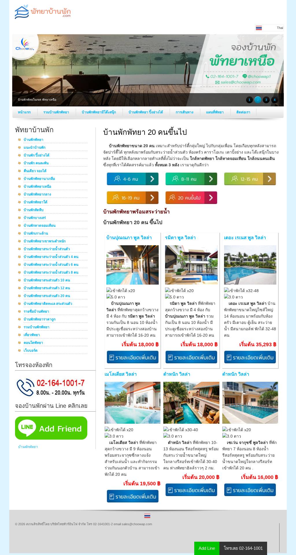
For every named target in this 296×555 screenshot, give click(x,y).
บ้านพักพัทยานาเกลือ (39, 179)
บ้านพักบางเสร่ (35, 218)
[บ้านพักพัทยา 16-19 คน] (133, 203)
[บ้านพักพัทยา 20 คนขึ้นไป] (191, 203)
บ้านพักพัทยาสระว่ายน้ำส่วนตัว (47, 249)
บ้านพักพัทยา (33, 140)
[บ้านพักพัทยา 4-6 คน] (133, 184)
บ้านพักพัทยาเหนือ (37, 187)
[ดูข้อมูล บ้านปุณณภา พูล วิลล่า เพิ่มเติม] (133, 362)
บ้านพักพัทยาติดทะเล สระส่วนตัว (48, 304)
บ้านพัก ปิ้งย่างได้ (36, 155)
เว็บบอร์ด (31, 351)
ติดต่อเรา (243, 112)
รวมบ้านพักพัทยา (56, 112)
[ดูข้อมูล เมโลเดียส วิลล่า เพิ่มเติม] (133, 501)
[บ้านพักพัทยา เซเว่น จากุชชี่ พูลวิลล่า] (250, 423)
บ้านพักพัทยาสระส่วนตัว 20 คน (47, 296)
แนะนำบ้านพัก (34, 148)
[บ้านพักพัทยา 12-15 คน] (250, 184)
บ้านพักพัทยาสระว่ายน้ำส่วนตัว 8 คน (51, 272)
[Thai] (147, 518)
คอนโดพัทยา (33, 343)
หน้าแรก (25, 112)
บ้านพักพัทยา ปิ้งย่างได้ (146, 112)
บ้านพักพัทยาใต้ (35, 202)
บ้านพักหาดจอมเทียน (40, 226)
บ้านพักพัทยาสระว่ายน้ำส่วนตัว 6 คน (51, 265)
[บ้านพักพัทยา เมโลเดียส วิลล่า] (132, 423)
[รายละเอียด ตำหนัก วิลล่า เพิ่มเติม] (191, 495)
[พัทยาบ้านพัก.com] (42, 21)
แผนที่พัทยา (215, 112)
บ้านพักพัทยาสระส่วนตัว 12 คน (47, 288)
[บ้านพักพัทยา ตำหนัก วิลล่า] (191, 423)
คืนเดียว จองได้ (35, 171)
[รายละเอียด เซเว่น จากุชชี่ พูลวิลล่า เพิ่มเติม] (250, 495)
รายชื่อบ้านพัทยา (36, 312)
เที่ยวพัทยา (32, 335)
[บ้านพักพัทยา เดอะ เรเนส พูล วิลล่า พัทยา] (250, 283)
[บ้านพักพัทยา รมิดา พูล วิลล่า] (191, 283)
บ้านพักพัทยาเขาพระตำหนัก (45, 241)
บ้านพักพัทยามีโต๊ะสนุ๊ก (99, 112)
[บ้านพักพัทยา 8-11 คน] (191, 184)
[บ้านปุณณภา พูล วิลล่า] (132, 283)
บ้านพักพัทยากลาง (37, 194)
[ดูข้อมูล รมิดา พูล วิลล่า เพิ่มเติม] (191, 362)
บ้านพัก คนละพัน (36, 163)
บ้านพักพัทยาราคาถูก (40, 319)
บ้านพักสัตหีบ (34, 210)
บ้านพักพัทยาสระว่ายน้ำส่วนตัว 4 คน (51, 257)
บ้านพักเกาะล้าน (36, 233)
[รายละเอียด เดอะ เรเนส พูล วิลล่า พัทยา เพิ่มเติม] (250, 362)
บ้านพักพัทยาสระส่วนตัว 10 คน (47, 280)
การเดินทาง (185, 112)
